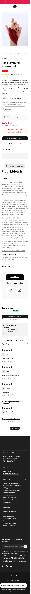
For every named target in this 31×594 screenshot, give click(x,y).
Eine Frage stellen (15, 320)
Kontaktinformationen (21, 589)
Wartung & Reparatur (8, 516)
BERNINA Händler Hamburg (10, 523)
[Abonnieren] (25, 546)
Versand (18, 591)
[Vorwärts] (27, 2)
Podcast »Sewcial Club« (9, 495)
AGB (27, 589)
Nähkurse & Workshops (9, 525)
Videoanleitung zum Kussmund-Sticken (13, 251)
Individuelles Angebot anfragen (11, 490)
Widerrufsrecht (13, 591)
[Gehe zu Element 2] (16, 48)
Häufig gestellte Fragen (9, 488)
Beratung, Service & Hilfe (9, 511)
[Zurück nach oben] (6, 166)
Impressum (14, 589)
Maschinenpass (7, 521)
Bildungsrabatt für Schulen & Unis (12, 485)
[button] (6, 75)
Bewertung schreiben (14, 316)
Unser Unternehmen (8, 528)
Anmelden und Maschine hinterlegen (12, 108)
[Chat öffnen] (25, 586)
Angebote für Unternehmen (10, 483)
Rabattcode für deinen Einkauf (11, 497)
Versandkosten (13, 125)
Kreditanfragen (7, 502)
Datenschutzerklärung (6, 589)
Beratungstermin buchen (9, 513)
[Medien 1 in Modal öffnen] (25, 15)
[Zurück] (2, 2)
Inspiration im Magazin (9, 492)
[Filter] (3, 344)
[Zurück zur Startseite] (2, 53)
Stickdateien (27, 53)
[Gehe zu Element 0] (14, 48)
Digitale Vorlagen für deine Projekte (13, 53)
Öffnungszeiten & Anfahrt (9, 518)
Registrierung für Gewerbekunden (12, 499)
